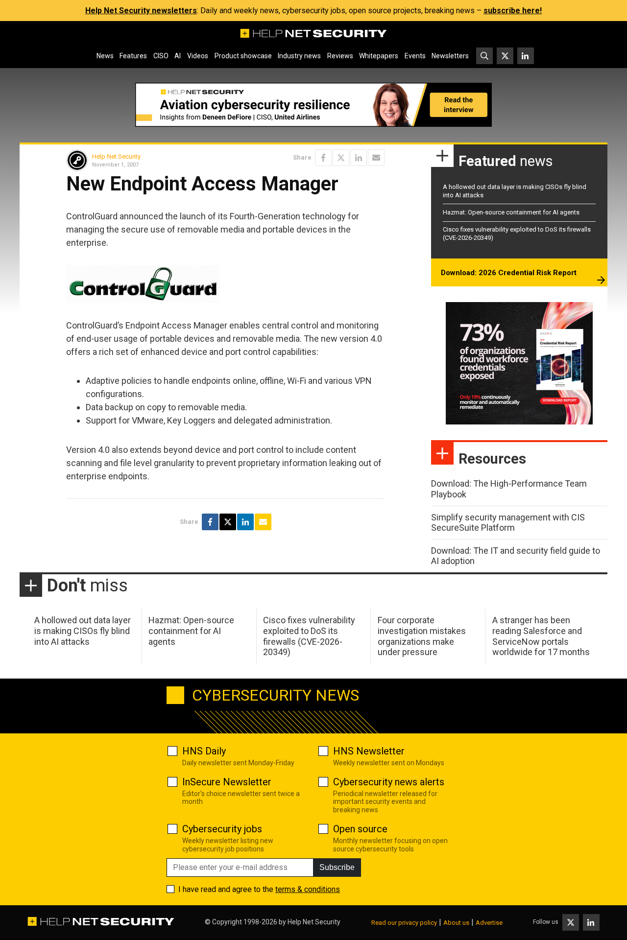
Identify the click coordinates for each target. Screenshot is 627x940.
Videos (197, 56)
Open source (360, 829)
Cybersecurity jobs (222, 829)
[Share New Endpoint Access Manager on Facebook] (323, 157)
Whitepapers (378, 56)
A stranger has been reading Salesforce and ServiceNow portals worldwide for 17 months (541, 636)
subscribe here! (512, 10)
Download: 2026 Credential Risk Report (509, 272)
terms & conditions (307, 889)
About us (456, 922)
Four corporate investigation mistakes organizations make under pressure (422, 636)
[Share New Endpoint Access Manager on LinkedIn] (358, 157)
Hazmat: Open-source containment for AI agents (511, 212)
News (105, 56)
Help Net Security (116, 156)
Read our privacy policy (404, 922)
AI (177, 56)
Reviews (340, 56)
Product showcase (243, 56)
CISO (161, 56)
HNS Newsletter (369, 751)
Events (415, 56)
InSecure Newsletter (226, 782)
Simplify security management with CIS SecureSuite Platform (508, 522)
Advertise (489, 922)
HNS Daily (204, 751)
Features (133, 56)
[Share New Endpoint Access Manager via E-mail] (376, 157)
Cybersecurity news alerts (388, 782)
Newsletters (450, 56)
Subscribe (337, 867)
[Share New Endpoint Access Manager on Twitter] (341, 157)
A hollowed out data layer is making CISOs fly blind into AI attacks (82, 630)
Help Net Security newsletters (141, 10)
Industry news (299, 56)
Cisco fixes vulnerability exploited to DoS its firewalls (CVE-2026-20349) (309, 636)
